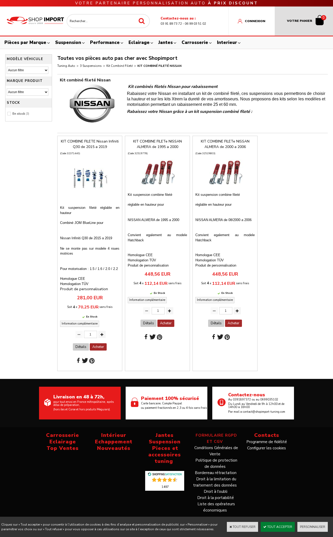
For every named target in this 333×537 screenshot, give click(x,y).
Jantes (165, 43)
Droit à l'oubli (215, 491)
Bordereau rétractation (215, 472)
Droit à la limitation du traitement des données (215, 482)
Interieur (227, 43)
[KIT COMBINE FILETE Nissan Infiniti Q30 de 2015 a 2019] (90, 200)
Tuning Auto (66, 66)
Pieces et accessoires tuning (164, 455)
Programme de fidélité (266, 441)
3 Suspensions (91, 66)
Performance (105, 43)
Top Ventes (63, 448)
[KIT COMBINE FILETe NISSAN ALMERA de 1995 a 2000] (157, 187)
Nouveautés (113, 448)
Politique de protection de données (216, 463)
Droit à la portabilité (215, 497)
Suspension (68, 43)
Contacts (266, 435)
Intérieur (113, 435)
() (165, 486)
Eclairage (139, 43)
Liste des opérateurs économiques (216, 507)
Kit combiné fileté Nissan (159, 66)
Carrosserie (195, 43)
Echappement (113, 441)
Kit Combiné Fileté (119, 66)
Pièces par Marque (25, 43)
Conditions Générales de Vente (216, 451)
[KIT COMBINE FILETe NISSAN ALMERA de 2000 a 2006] (225, 187)
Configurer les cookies (266, 448)
